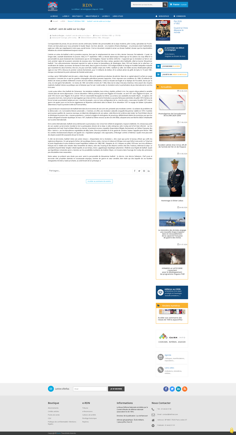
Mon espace (164, 16)
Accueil (55, 21)
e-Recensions (87, 411)
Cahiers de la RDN (89, 415)
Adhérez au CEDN (172, 289)
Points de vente (54, 415)
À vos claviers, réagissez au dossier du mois (175, 55)
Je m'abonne (116, 389)
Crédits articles (53, 411)
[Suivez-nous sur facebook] (166, 389)
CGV (49, 418)
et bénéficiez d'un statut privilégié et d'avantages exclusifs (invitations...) (173, 293)
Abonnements (53, 408)
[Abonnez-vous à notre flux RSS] (184, 389)
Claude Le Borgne (58, 35)
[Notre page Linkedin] (178, 389)
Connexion (181, 16)
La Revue (54, 16)
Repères (85, 422)
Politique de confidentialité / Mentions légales (62, 423)
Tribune (85, 408)
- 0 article (180, 4)
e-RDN (63, 21)
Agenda (168, 355)
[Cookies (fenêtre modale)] (231, 431)
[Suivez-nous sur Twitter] (172, 389)
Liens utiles (118, 16)
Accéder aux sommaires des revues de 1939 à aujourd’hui (170, 319)
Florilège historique (89, 418)
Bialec (59, 433)
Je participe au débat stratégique (174, 49)
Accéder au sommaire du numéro (99, 181)
